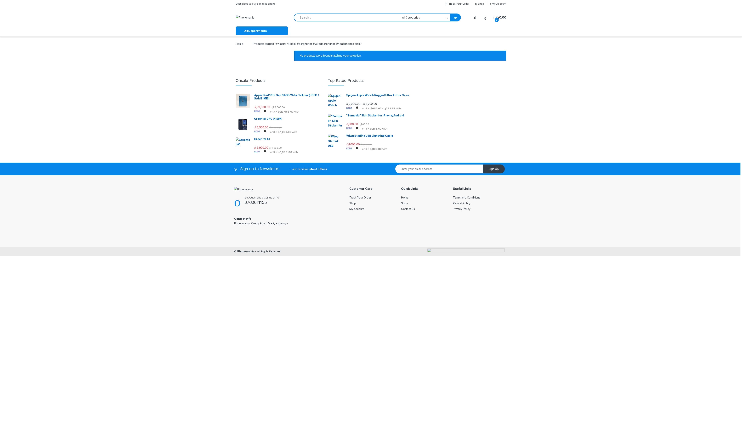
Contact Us (408, 208)
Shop (481, 3)
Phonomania (246, 251)
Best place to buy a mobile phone (256, 3)
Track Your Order (459, 3)
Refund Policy (461, 203)
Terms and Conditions (466, 197)
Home (239, 43)
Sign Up (494, 169)
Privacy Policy (462, 208)
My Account (499, 3)
